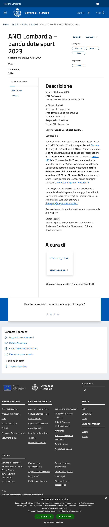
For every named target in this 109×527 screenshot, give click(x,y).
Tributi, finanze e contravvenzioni (62, 424)
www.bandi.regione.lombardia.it (73, 182)
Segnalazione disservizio (39, 471)
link (80, 511)
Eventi (85, 436)
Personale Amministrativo (13, 433)
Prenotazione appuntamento (35, 464)
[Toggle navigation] (5, 12)
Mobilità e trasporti (37, 442)
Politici (5, 428)
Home (6, 24)
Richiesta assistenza (37, 481)
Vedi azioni (90, 36)
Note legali (60, 476)
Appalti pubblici (35, 428)
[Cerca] (103, 12)
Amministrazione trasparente (62, 464)
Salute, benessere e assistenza (64, 437)
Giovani (34, 24)
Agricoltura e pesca (63, 448)
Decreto (95, 145)
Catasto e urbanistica (37, 433)
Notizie (85, 409)
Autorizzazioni (61, 444)
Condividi (77, 36)
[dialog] (54, 511)
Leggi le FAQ (33, 476)
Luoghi (85, 431)
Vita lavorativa (34, 418)
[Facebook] (87, 13)
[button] (54, 522)
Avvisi (24, 24)
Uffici (4, 418)
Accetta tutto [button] (44, 516)
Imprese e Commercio (38, 423)
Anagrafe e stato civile (38, 409)
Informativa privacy (64, 471)
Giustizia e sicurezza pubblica (64, 415)
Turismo (31, 437)
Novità (15, 24)
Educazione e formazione (66, 408)
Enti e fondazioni (9, 423)
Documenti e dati (9, 437)
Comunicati (87, 413)
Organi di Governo (10, 409)
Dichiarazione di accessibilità (62, 482)
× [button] (106, 498)
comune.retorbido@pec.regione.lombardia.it (22, 494)
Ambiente (59, 430)
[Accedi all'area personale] (97, 4)
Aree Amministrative (11, 413)
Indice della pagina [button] (19, 81)
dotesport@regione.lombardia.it (61, 203)
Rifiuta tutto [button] (65, 516)
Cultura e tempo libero (38, 413)
